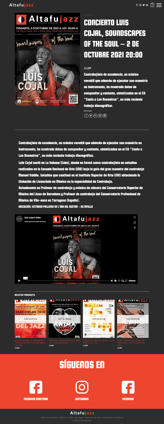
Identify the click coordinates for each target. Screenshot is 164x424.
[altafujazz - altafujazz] (21, 5)
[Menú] (159, 5)
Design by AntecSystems (82, 421)
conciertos (88, 15)
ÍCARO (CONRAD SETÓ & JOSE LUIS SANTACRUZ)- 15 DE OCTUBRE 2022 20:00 (131, 343)
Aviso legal (79, 418)
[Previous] (15, 332)
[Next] (148, 332)
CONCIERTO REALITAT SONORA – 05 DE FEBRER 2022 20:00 (98, 342)
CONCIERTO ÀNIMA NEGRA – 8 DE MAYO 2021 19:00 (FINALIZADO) (64, 342)
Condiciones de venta (92, 418)
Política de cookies (66, 418)
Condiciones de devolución (112, 418)
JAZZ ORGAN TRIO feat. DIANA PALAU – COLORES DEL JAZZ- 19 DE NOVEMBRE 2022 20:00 (30, 343)
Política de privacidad (49, 418)
